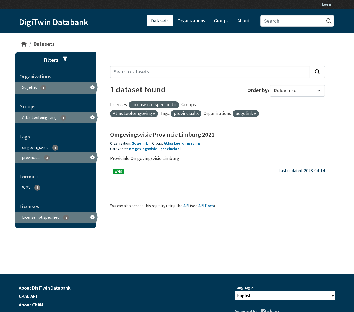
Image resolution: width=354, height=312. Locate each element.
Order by (257, 90)
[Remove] (175, 105)
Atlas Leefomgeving (182, 143)
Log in (327, 4)
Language (244, 287)
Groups (221, 21)
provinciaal (170, 148)
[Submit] (328, 21)
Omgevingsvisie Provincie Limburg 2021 (162, 134)
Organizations (191, 21)
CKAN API (28, 296)
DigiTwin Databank (53, 22)
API (186, 205)
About (243, 21)
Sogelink (140, 143)
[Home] (24, 44)
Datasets (160, 21)
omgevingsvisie (143, 148)
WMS (118, 171)
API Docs (206, 205)
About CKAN (31, 305)
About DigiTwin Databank (45, 288)
